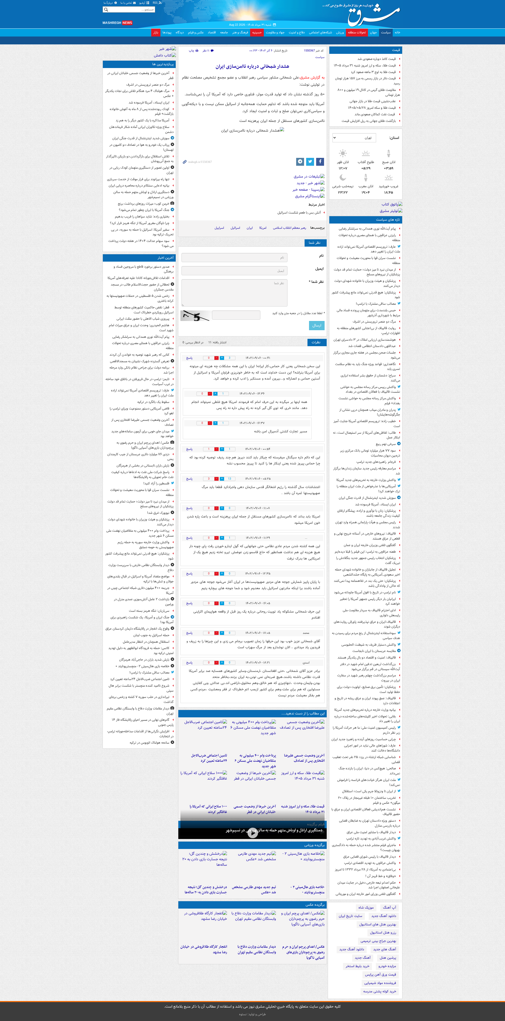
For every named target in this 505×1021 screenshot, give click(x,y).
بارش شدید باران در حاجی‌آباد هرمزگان (144, 659)
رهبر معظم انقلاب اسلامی (289, 227)
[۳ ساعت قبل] (203, 735)
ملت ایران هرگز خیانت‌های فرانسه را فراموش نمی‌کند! (368, 782)
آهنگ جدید (363, 958)
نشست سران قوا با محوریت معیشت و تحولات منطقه (368, 261)
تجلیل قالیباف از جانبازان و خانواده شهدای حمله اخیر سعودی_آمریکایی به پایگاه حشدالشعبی (367, 572)
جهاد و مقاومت (275, 32)
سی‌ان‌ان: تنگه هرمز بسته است (149, 610)
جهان (373, 32)
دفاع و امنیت (297, 32)
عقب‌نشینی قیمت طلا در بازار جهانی (373, 101)
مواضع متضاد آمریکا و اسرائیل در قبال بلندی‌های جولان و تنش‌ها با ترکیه (140, 579)
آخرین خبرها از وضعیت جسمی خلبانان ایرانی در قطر (140, 76)
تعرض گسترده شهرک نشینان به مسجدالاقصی (139, 361)
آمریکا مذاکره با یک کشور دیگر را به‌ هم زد (142, 120)
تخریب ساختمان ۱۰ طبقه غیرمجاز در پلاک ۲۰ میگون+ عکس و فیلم (369, 800)
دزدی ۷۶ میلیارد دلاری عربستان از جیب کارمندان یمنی (140, 457)
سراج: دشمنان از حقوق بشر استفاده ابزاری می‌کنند (370, 378)
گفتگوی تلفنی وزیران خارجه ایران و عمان (370, 545)
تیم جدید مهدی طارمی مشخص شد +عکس (254, 890)
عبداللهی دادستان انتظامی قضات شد (372, 346)
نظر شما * (316, 282)
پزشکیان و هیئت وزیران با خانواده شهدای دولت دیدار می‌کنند (367, 283)
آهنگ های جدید (384, 949)
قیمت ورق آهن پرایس (380, 974)
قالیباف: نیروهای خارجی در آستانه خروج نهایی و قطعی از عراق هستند (367, 536)
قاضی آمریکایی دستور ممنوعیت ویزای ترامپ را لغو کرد (142, 411)
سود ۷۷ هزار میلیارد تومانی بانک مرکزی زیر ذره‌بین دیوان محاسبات (370, 453)
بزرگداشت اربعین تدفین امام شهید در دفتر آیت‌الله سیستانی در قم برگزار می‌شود (370, 667)
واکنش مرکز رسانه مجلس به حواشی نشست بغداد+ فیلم (369, 401)
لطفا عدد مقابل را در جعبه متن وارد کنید (298, 313)
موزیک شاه (366, 907)
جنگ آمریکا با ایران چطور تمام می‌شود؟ (144, 210)
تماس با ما (126, 3)
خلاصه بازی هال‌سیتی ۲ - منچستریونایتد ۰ (307, 890)
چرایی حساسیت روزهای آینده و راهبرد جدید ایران (363, 739)
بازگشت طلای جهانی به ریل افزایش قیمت (369, 120)
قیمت (396, 50)
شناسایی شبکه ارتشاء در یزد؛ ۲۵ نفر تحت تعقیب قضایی (366, 760)
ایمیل (319, 269)
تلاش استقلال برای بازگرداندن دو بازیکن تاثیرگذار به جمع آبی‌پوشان (140, 159)
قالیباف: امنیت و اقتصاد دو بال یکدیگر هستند (366, 657)
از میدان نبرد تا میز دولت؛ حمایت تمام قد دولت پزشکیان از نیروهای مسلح (367, 272)
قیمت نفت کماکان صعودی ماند (375, 114)
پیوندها (167, 32)
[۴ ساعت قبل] (252, 926)
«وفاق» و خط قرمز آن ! (380, 876)
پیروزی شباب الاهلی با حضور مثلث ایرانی (143, 318)
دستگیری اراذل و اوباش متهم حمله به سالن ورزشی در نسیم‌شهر (273, 830)
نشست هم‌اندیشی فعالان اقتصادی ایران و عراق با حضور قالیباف (365, 812)
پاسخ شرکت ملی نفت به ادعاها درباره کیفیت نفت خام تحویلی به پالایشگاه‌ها (142, 475)
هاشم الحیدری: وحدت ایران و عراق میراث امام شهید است (141, 328)
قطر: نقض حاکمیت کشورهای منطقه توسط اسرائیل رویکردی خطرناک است (144, 310)
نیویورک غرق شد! (158, 512)
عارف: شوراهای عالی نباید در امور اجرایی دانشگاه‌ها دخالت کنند (372, 748)
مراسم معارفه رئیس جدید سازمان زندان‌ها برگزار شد (366, 471)
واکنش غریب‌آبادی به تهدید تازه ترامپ (371, 838)
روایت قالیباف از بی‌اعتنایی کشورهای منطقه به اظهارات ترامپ (368, 331)
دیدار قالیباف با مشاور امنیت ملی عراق (371, 832)
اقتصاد (212, 32)
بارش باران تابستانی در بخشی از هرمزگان (143, 465)
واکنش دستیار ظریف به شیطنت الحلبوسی (368, 644)
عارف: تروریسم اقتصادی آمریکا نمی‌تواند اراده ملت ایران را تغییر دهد (368, 249)
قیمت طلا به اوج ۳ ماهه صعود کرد (373, 72)
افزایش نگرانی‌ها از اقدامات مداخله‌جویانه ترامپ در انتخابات (140, 734)
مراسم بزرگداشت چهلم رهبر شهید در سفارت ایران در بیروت (368, 678)
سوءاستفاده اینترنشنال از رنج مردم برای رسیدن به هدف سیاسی (366, 636)
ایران (250, 227)
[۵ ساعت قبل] (252, 867)
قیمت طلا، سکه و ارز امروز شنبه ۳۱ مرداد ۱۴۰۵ (365, 65)
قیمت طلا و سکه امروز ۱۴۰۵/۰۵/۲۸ (372, 107)
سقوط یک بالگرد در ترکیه (153, 402)
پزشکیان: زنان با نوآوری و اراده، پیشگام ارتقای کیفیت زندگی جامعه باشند (368, 513)
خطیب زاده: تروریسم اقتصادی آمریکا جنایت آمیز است (367, 424)
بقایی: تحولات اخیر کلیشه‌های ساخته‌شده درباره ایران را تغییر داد (367, 719)
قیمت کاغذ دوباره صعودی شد (376, 58)
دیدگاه (180, 32)
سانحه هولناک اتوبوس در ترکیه (149, 742)
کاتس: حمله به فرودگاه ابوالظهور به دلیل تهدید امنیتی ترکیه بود (141, 651)
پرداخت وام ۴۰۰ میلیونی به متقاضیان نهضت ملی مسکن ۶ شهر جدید (255, 761)
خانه (397, 32)
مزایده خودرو (387, 966)
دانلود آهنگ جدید (383, 916)
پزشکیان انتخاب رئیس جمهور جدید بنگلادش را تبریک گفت (368, 561)
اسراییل (219, 227)
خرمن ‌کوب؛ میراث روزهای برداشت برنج (143, 203)
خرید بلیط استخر (357, 966)
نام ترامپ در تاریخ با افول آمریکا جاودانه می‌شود (365, 592)
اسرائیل (235, 227)
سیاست (386, 32)
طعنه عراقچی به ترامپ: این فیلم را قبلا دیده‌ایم (365, 551)
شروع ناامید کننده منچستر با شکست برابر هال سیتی (141, 688)
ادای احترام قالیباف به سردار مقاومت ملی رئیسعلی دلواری (371, 613)
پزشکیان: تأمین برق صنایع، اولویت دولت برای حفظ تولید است (368, 690)
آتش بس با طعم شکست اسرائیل (299, 212)
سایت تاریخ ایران (350, 916)
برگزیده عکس (315, 905)
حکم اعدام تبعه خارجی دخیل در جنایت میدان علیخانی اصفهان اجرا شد (368, 885)
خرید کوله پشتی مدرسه (379, 991)
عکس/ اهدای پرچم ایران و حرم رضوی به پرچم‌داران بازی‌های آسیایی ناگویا (303, 952)
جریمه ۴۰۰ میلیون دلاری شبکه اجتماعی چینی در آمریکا (140, 590)
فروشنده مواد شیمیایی (380, 983)
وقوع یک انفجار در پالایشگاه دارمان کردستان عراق (137, 628)
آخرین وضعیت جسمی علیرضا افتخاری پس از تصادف (304, 758)
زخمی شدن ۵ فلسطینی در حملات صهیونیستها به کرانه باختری (140, 298)
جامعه (224, 32)
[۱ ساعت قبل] (301, 735)
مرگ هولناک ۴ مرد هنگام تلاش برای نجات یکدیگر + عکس (139, 94)
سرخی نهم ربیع (386, 444)
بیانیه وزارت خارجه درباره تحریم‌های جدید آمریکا (365, 709)
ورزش (340, 32)
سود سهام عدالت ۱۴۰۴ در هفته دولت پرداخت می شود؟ (141, 243)
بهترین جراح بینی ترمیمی (378, 941)
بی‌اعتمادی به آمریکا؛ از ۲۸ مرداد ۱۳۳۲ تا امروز (365, 869)
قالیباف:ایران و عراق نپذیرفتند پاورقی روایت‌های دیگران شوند (367, 624)
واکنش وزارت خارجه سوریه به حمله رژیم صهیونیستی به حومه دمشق (146, 545)
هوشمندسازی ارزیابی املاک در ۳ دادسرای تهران (365, 339)
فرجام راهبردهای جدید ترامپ (376, 461)
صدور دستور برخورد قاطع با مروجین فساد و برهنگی (144, 269)
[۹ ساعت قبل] (203, 786)
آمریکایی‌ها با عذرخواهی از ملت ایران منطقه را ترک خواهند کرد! (368, 489)
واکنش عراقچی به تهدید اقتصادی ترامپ (370, 863)
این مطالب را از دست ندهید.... (303, 713)
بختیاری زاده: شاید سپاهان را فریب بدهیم (142, 216)
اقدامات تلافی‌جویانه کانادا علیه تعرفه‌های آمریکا (138, 278)
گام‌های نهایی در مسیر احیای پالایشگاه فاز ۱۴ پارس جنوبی (143, 722)
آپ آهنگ (389, 907)
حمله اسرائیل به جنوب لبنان (151, 635)
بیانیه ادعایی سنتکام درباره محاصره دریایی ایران (139, 185)
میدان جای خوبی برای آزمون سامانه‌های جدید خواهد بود (142, 434)
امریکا (262, 227)
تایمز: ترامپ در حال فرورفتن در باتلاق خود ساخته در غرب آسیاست (139, 382)
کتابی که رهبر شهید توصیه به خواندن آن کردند (139, 354)
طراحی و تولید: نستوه (252, 1014)
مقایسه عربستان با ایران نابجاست (374, 651)
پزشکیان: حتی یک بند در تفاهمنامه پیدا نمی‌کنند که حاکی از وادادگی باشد (367, 583)
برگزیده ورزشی (314, 845)
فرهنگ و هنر (240, 32)
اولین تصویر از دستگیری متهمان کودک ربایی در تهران (141, 170)
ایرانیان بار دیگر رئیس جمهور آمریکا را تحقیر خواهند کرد (370, 602)
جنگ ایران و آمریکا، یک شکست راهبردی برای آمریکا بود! (142, 620)
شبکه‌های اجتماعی (320, 32)
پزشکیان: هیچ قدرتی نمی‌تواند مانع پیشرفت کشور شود (366, 295)
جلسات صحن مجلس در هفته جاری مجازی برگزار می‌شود (366, 355)
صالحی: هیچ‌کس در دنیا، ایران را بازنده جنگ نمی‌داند (369, 771)
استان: (394, 138)
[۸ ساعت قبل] (252, 786)
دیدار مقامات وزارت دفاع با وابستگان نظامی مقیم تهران (257, 949)
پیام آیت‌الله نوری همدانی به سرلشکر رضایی (367, 228)
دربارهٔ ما (109, 3)
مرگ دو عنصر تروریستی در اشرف (374, 321)
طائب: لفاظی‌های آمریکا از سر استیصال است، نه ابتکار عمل (366, 435)
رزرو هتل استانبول (383, 932)
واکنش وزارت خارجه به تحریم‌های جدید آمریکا (366, 480)
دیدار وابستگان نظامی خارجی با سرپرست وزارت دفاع (141, 568)
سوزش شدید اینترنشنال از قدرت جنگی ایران (367, 497)
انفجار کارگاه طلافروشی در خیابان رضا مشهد (203, 949)
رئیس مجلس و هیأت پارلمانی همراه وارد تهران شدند (367, 525)
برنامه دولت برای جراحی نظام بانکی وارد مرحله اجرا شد (141, 370)
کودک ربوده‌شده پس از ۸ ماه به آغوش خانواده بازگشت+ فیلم (142, 112)
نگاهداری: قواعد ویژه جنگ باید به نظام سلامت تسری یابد (367, 367)
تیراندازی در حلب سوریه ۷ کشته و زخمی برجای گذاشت (141, 699)
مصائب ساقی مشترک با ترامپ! (376, 303)
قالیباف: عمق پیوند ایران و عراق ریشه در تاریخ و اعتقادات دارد (367, 701)
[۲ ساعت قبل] (252, 735)
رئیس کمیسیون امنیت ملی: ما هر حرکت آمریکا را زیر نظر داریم (366, 730)
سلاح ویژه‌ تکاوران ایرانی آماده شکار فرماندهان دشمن (141, 129)
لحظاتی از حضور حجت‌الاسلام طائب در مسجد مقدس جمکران (142, 287)
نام (321, 255)
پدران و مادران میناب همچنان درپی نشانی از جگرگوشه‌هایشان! (369, 412)
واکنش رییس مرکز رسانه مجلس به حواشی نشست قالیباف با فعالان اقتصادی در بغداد (370, 390)
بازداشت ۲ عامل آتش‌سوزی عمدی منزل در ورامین (144, 602)
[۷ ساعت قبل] (301, 786)
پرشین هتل (388, 958)
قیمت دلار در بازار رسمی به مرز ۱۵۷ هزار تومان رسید (367, 81)
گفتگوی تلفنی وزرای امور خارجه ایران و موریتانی (366, 894)
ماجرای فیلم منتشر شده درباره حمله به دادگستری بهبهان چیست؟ (366, 848)
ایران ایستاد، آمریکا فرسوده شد (375, 504)
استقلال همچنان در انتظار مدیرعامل (146, 641)
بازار (155, 32)
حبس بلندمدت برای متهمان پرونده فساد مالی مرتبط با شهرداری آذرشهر (368, 313)
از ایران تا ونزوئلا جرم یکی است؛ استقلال (369, 791)
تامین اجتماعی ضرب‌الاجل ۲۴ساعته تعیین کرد (209, 758)
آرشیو (142, 3)
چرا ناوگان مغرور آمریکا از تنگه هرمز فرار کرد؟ (139, 223)
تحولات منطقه (357, 32)
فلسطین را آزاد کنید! (156, 483)
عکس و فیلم (196, 32)
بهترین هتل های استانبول (377, 924)
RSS (155, 3)
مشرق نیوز (363, 13)
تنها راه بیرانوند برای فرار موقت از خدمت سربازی (138, 179)
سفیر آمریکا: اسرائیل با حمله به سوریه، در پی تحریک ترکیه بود (142, 232)
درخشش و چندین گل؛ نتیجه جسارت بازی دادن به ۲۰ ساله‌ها (206, 890)
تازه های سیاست (388, 219)
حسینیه (257, 32)
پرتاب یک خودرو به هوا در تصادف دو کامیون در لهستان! (141, 147)
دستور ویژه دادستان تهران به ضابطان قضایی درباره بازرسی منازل (369, 823)
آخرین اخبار (166, 258)
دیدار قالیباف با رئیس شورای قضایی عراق (369, 856)
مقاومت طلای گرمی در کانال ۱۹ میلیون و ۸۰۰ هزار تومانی (368, 92)
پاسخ (189, 357)
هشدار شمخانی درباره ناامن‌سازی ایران (252, 67)
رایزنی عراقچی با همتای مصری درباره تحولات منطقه (369, 238)
